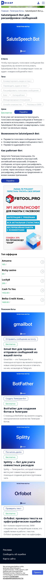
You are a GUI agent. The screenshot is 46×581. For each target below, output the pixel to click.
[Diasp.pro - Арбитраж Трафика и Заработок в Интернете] (7, 3)
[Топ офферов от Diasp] (42, 262)
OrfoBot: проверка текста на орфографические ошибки (23, 519)
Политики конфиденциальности (13, 577)
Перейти (23, 112)
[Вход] (38, 3)
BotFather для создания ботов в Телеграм (20, 410)
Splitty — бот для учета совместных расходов (19, 463)
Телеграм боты (17, 11)
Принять (37, 572)
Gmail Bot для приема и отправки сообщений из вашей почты (20, 352)
